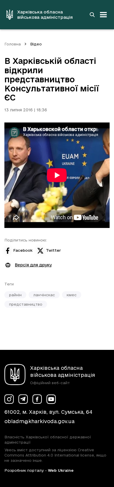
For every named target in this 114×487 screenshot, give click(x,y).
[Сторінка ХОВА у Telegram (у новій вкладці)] (23, 399)
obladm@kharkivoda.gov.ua (39, 421)
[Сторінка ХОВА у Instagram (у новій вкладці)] (9, 399)
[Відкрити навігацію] (103, 14)
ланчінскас (44, 295)
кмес (72, 295)
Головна (12, 44)
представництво (25, 304)
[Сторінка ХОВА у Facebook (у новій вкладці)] (37, 399)
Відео (36, 44)
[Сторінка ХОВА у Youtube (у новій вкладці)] (51, 399)
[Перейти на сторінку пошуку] (92, 14)
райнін (15, 295)
